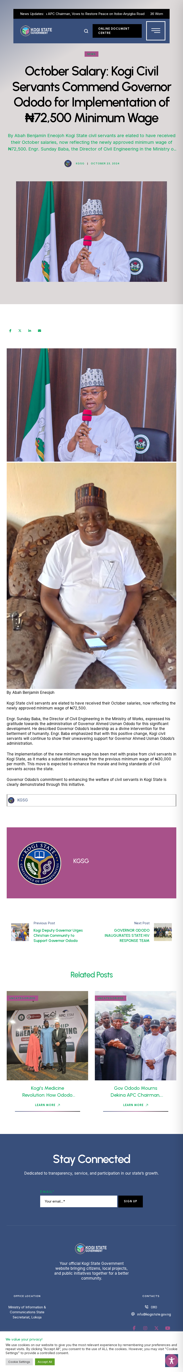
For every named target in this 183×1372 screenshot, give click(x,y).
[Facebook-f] (134, 1328)
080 (154, 1307)
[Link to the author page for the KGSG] (68, 163)
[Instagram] (145, 1328)
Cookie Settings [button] (19, 1362)
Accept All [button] (45, 1362)
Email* (47, 1192)
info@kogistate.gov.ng (154, 1314)
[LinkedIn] (30, 330)
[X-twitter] (156, 1328)
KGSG (22, 800)
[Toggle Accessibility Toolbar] (172, 1361)
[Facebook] (10, 330)
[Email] (39, 330)
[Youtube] (167, 1328)
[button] (86, 31)
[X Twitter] (20, 330)
